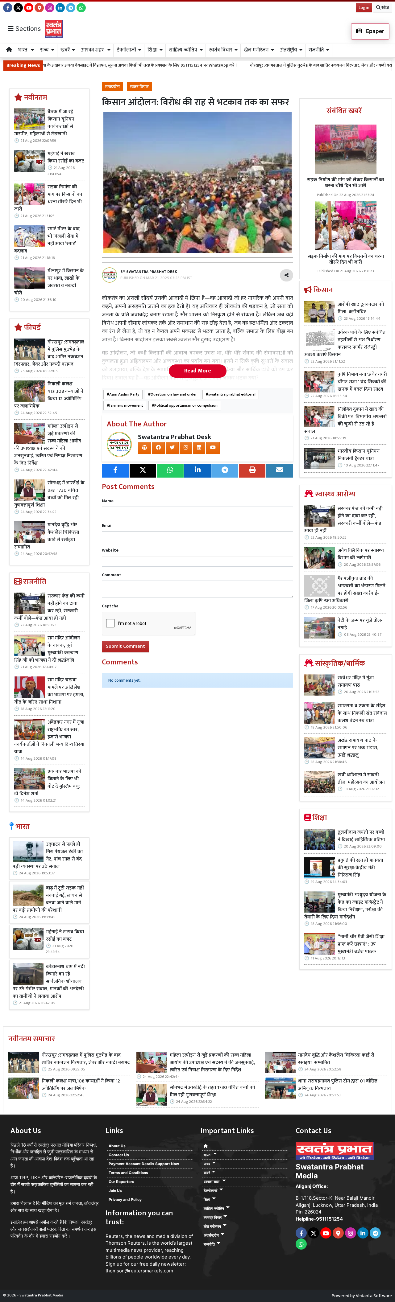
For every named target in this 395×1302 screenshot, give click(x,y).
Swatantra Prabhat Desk (174, 437)
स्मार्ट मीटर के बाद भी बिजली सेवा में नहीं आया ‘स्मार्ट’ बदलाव (47, 240)
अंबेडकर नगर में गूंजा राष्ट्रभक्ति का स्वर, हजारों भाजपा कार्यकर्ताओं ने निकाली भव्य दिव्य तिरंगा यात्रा (49, 737)
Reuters (114, 1236)
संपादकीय (112, 87)
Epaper (374, 31)
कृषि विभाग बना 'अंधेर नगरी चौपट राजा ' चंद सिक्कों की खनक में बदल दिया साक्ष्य (362, 382)
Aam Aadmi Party (124, 394)
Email (107, 525)
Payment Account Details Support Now (144, 1163)
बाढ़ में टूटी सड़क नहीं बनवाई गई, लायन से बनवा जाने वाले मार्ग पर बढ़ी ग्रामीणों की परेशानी (48, 899)
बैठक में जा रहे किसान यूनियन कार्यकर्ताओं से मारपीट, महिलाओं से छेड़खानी (44, 123)
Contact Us (119, 1154)
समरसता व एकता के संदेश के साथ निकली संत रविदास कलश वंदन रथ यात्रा (362, 713)
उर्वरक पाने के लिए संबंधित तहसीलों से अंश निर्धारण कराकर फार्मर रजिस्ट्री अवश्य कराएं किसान (344, 344)
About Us (117, 1146)
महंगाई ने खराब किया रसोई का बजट (66, 157)
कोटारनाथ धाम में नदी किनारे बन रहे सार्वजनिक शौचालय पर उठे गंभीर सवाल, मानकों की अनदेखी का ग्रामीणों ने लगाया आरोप (49, 981)
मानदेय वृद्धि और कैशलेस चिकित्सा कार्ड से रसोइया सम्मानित (46, 536)
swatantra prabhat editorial (232, 394)
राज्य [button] (44, 50)
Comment (111, 575)
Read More (197, 371)
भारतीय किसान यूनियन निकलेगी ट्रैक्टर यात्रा (359, 455)
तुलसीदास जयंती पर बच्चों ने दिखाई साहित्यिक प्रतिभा (361, 836)
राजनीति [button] (316, 50)
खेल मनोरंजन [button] (256, 50)
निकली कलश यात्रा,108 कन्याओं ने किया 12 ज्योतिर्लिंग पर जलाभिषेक (48, 395)
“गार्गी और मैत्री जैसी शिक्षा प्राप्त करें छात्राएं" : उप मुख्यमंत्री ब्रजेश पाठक (361, 944)
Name (108, 501)
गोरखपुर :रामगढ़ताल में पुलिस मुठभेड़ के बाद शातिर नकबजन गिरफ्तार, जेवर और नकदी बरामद (271, 65)
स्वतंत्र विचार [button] (220, 50)
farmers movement (126, 405)
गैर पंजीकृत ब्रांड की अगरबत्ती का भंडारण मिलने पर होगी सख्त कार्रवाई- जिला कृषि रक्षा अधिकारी (344, 590)
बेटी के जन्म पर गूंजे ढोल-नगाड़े (360, 624)
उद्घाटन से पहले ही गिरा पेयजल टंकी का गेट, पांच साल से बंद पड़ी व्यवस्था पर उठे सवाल (48, 855)
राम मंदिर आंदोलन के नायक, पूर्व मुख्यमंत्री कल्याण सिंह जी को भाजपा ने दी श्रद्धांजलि (47, 649)
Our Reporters (121, 1181)
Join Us (115, 1190)
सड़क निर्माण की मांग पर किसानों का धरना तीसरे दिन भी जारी (48, 198)
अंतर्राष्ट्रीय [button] (288, 50)
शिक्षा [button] (152, 50)
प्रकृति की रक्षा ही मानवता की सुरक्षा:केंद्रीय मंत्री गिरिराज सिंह (360, 868)
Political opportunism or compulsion (186, 405)
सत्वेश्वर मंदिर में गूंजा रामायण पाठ (356, 681)
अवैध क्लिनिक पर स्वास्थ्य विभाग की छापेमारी (361, 554)
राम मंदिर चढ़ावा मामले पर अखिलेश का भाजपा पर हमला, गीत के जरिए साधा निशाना (49, 691)
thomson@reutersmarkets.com (139, 1271)
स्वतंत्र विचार (139, 87)
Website (110, 550)
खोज (384, 7)
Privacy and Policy (125, 1199)
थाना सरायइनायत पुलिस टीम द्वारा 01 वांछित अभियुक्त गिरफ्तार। (337, 1085)
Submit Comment (125, 646)
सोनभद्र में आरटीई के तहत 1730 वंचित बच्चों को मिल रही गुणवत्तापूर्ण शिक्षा (49, 494)
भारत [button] (23, 50)
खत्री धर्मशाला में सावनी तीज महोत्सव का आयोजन (362, 778)
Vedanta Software (374, 1296)
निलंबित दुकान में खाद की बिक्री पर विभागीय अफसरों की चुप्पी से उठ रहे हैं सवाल (345, 420)
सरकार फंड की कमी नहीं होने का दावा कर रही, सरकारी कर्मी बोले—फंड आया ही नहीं (49, 607)
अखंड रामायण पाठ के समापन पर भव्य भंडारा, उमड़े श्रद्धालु (358, 748)
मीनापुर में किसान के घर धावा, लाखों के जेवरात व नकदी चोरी (49, 282)
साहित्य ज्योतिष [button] (183, 50)
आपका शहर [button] (93, 50)
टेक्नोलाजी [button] (126, 50)
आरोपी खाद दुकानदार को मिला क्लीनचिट (361, 308)
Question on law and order (174, 394)
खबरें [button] (65, 50)
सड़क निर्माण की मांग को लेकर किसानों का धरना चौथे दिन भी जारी (345, 183)
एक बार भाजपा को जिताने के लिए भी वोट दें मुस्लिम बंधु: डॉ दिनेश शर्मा (47, 783)
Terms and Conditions (128, 1172)
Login (364, 7)
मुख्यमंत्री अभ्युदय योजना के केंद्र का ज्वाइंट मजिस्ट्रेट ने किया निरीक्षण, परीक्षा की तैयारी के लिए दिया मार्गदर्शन (345, 906)
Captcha (110, 606)
